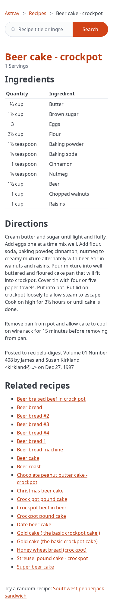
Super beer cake (35, 566)
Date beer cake (34, 524)
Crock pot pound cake (42, 499)
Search (90, 29)
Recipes (37, 13)
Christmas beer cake (40, 490)
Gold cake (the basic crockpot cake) (57, 541)
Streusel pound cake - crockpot (52, 558)
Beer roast (29, 466)
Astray (12, 13)
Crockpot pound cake (41, 516)
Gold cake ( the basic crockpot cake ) (58, 533)
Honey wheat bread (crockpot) (51, 549)
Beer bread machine (40, 449)
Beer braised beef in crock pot (51, 399)
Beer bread (29, 407)
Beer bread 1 (31, 441)
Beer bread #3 (33, 424)
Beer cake (28, 458)
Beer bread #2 (33, 415)
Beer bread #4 (33, 432)
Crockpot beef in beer (42, 507)
